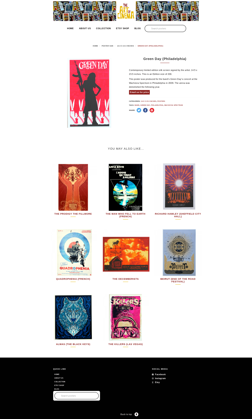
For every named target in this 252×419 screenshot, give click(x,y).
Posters (161, 101)
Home (95, 46)
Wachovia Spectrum (173, 105)
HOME (70, 28)
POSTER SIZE (107, 46)
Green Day (145, 105)
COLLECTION (103, 28)
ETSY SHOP (122, 28)
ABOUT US (85, 28)
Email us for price (139, 92)
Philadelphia (157, 105)
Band (137, 105)
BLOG (137, 28)
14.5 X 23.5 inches (125, 46)
